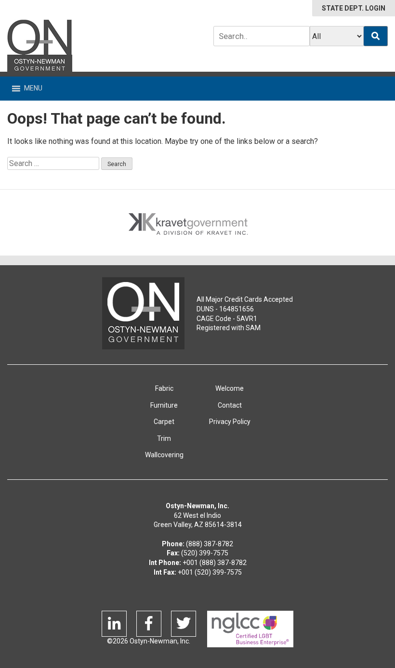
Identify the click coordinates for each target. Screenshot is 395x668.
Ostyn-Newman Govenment (143, 313)
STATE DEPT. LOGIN (353, 8)
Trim (164, 438)
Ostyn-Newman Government (39, 47)
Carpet (164, 421)
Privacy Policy (229, 421)
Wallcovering (164, 455)
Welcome (229, 388)
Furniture (164, 405)
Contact (230, 405)
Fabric (164, 388)
